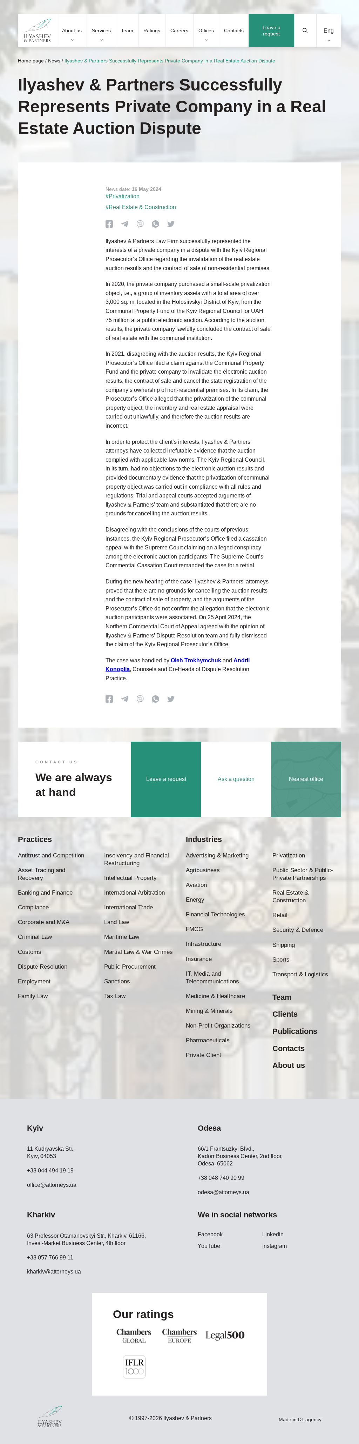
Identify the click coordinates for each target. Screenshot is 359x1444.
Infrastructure (203, 944)
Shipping (283, 945)
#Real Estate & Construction (141, 207)
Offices (206, 30)
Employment (34, 981)
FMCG (194, 929)
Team (127, 30)
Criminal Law (35, 937)
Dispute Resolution (42, 966)
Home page (31, 60)
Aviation (196, 885)
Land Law (116, 922)
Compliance (33, 907)
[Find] (305, 30)
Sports (281, 959)
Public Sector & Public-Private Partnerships (302, 874)
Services (101, 30)
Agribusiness (203, 870)
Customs (29, 952)
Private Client (203, 1055)
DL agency (309, 1419)
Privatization (288, 855)
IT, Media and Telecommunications (212, 977)
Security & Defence (297, 930)
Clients (285, 1014)
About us (72, 30)
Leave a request (271, 30)
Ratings (151, 30)
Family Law (33, 996)
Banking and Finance (45, 892)
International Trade (128, 907)
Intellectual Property (130, 878)
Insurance (199, 959)
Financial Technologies (215, 914)
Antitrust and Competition (51, 855)
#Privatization (123, 196)
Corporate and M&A (43, 922)
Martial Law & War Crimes (138, 952)
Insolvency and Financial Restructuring (136, 859)
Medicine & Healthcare (215, 996)
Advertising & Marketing (217, 855)
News (54, 60)
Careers (179, 30)
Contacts (234, 30)
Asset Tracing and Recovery (41, 874)
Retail (279, 915)
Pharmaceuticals (208, 1040)
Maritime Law (121, 937)
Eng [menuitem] (329, 30)
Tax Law (115, 996)
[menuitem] (329, 31)
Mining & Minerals (209, 1011)
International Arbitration (134, 892)
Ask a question (236, 779)
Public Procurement (130, 966)
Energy (195, 899)
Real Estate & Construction (290, 896)
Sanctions (117, 981)
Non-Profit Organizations (218, 1025)
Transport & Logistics (300, 974)
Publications (294, 1031)
